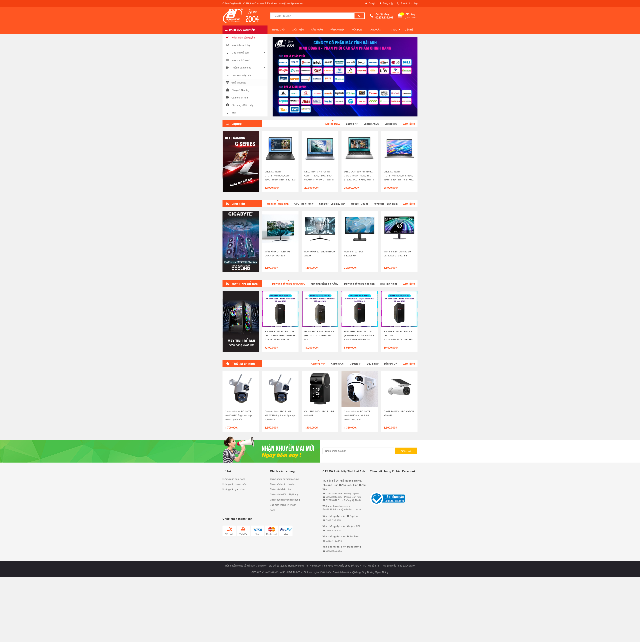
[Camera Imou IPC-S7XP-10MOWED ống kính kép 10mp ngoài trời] (240, 389)
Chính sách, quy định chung (284, 479)
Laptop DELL (332, 123)
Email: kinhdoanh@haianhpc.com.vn (284, 3)
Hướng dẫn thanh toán (234, 484)
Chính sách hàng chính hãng (285, 499)
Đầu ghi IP (372, 363)
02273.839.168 (384, 17)
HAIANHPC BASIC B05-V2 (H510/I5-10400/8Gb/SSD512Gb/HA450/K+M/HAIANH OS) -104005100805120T (399, 339)
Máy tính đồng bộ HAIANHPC (288, 283)
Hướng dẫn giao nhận (233, 489)
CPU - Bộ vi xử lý (304, 203)
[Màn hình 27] (399, 229)
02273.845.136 (334, 497)
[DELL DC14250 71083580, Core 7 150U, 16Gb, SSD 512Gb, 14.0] (360, 149)
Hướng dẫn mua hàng (233, 479)
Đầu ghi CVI (391, 363)
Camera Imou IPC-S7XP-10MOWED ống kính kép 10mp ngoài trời (238, 415)
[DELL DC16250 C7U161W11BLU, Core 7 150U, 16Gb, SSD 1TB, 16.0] (280, 149)
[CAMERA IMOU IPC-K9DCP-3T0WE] (399, 389)
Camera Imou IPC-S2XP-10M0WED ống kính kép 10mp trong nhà (357, 415)
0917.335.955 (333, 520)
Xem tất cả (409, 123)
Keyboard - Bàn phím (386, 203)
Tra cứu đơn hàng (409, 3)
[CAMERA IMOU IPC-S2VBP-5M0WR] (320, 389)
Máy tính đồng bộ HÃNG (324, 283)
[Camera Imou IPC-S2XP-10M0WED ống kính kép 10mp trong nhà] (360, 389)
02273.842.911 (334, 500)
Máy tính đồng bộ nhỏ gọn (359, 283)
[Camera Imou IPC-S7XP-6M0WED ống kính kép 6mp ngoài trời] (280, 389)
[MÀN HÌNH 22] (320, 229)
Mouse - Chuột (359, 203)
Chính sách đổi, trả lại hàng (284, 494)
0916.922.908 (333, 530)
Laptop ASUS (371, 123)
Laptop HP (352, 123)
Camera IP (355, 363)
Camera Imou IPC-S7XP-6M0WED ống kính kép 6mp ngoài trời (280, 415)
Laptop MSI (391, 123)
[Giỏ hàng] (400, 15)
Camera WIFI (318, 363)
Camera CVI (337, 363)
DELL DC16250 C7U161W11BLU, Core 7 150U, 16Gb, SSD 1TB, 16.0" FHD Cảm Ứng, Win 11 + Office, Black (280, 179)
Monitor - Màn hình (278, 203)
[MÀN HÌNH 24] (280, 229)
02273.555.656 (334, 551)
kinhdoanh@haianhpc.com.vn (346, 509)
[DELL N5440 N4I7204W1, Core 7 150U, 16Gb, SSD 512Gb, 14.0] (320, 149)
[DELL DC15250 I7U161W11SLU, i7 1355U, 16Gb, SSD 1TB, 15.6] (399, 149)
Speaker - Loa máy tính (332, 203)
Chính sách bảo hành (281, 489)
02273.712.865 (334, 540)
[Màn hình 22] (360, 229)
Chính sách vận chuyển (282, 484)
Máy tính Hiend (389, 283)
